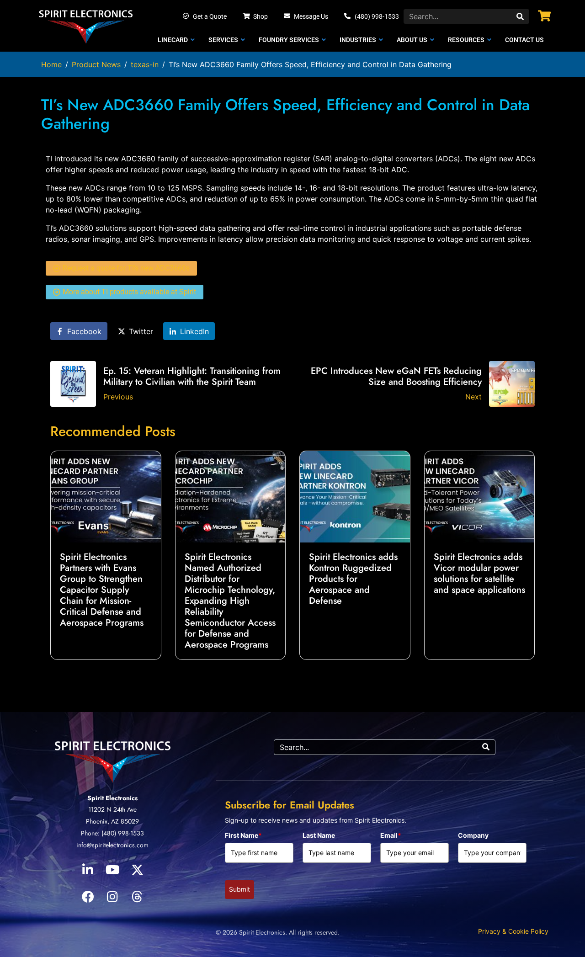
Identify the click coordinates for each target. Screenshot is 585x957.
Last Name (319, 835)
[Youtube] (112, 869)
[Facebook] (87, 896)
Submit (239, 889)
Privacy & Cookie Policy (513, 931)
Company (473, 835)
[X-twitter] (137, 869)
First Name (243, 835)
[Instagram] (112, 896)
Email (390, 835)
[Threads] (137, 896)
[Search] (520, 16)
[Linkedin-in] (87, 869)
